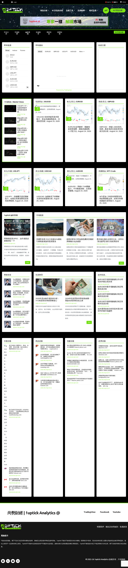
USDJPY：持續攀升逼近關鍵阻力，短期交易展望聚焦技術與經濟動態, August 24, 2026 (16, 199)
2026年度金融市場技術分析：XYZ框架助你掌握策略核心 (47, 299)
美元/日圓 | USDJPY (12, 171)
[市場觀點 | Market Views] (28, 101)
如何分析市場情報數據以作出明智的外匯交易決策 (110, 280)
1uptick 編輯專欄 (11, 215)
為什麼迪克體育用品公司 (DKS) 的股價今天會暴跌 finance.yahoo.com (79, 346)
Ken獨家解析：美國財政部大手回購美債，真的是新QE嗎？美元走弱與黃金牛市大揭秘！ (21, 281)
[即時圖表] (91, 45)
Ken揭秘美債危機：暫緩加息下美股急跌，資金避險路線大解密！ (21, 323)
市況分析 (44, 10)
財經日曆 (102, 45)
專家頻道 (7, 275)
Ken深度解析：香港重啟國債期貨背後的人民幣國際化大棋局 (21, 303)
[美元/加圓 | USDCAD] (60, 171)
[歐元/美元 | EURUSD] (91, 101)
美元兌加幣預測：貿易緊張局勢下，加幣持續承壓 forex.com (19, 479)
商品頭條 (39, 341)
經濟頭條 (102, 341)
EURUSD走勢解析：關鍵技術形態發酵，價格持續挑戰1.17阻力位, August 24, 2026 (79, 129)
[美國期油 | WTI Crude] (123, 171)
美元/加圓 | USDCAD (44, 171)
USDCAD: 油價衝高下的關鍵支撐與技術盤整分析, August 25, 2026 (48, 199)
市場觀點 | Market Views (14, 102)
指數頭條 (70, 341)
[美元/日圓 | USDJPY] (29, 171)
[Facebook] (3, 561)
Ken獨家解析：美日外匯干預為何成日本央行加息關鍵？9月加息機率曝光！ (21, 313)
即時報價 (7, 45)
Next (27, 262)
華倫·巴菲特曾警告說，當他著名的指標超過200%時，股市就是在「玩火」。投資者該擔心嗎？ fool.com (79, 371)
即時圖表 (39, 45)
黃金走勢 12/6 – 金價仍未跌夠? (22, 120)
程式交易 (92, 10)
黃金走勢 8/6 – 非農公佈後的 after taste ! (22, 130)
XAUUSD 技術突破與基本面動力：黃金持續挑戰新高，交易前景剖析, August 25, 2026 (48, 119)
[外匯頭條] (29, 341)
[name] (12, 10)
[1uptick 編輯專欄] (29, 215)
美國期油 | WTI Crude (107, 171)
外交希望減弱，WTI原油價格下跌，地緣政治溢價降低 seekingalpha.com (50, 356)
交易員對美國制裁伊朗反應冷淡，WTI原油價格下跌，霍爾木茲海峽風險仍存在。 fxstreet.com (50, 383)
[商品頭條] (60, 341)
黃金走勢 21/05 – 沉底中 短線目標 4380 (22, 152)
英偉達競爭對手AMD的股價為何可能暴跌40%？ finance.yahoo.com (79, 379)
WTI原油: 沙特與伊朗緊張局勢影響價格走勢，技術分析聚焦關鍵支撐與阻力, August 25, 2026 (111, 200)
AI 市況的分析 (57, 10)
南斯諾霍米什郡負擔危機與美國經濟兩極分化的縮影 (80, 240)
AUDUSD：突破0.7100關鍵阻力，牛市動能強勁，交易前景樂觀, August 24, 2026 (79, 188)
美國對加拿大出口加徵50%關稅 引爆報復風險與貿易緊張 (49, 240)
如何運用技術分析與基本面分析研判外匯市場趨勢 (110, 310)
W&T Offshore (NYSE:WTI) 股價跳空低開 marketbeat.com (50, 373)
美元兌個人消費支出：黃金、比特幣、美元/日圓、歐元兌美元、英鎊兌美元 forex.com (19, 347)
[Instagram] (18, 561)
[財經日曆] (123, 45)
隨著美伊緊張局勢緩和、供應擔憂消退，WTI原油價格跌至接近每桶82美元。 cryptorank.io (50, 347)
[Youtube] (13, 561)
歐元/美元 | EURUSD (75, 102)
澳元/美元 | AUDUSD (75, 171)
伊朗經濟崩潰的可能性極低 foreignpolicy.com (106, 376)
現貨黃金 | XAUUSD (43, 102)
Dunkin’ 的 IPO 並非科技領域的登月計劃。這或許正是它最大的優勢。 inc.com (79, 353)
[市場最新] (123, 215)
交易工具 (69, 10)
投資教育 (39, 275)
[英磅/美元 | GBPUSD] (123, 101)
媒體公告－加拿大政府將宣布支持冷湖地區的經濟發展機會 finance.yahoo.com (111, 360)
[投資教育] (91, 274)
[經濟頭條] (123, 341)
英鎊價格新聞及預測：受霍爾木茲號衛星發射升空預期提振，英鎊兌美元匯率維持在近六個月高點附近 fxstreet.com (19, 470)
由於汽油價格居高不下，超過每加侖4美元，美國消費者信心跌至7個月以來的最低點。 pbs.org (110, 384)
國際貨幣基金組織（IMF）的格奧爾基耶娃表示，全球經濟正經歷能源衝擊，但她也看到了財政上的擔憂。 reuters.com (111, 368)
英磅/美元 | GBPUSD (106, 102)
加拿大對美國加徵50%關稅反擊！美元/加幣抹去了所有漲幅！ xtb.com (19, 487)
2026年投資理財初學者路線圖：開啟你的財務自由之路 (78, 299)
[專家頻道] (29, 274)
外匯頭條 (7, 341)
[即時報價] (29, 45)
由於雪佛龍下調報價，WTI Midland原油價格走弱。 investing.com (48, 365)
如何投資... (102, 275)
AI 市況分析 (117, 10)
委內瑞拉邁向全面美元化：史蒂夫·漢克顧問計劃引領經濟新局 (110, 240)
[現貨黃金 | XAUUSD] (60, 101)
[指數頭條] (91, 341)
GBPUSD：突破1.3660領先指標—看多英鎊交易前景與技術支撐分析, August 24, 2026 (111, 129)
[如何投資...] (123, 274)
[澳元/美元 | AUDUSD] (91, 171)
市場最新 (40, 215)
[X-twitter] (8, 561)
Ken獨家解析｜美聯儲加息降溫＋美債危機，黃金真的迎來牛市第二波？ (21, 292)
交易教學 (81, 10)
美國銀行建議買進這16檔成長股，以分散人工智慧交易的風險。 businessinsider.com (79, 362)
